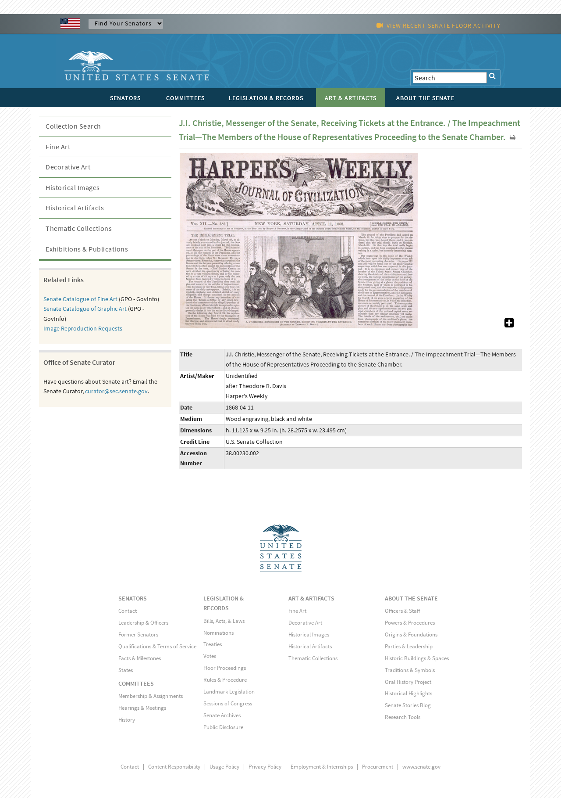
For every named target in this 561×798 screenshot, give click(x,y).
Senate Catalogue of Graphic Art (85, 309)
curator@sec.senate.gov (116, 391)
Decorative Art (68, 166)
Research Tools (402, 717)
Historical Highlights (408, 693)
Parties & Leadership (409, 646)
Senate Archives (222, 715)
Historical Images (73, 187)
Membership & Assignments (150, 696)
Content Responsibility (174, 766)
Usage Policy (224, 766)
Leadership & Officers (143, 622)
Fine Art (58, 146)
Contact (127, 611)
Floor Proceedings (224, 668)
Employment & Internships (322, 766)
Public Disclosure (223, 727)
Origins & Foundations (411, 634)
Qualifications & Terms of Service (157, 646)
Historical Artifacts (75, 207)
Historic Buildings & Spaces (417, 658)
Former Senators (138, 634)
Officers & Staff (402, 611)
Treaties (212, 644)
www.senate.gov (421, 766)
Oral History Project (408, 682)
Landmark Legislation (229, 691)
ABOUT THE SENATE (411, 598)
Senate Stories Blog (408, 705)
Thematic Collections (79, 228)
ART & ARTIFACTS (311, 598)
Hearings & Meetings (142, 708)
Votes (209, 656)
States (125, 670)
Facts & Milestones (139, 658)
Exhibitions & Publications (87, 248)
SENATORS (132, 598)
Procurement (377, 766)
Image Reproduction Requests (82, 328)
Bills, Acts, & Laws (224, 621)
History (126, 719)
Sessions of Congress (227, 703)
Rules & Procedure (225, 679)
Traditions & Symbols (410, 670)
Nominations (218, 632)
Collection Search (73, 126)
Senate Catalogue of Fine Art (80, 299)
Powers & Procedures (410, 622)
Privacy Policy (265, 766)
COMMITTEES (136, 683)
